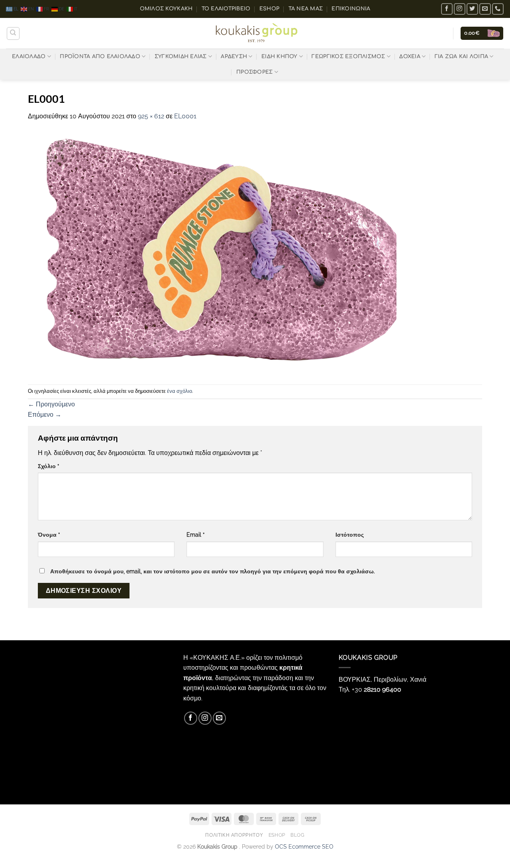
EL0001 (185, 116)
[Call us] (498, 9)
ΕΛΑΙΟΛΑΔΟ (28, 56)
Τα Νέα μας (305, 9)
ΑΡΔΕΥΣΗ (234, 56)
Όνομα (49, 534)
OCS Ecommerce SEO (304, 846)
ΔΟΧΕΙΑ (409, 56)
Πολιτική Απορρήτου (234, 835)
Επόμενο (44, 414)
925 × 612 (151, 116)
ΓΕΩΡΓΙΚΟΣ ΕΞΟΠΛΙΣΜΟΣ (348, 56)
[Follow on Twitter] (472, 9)
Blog (297, 835)
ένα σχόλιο (179, 391)
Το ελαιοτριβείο (226, 9)
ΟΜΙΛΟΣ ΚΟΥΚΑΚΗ (166, 9)
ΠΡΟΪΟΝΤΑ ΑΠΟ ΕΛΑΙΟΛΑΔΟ (100, 56)
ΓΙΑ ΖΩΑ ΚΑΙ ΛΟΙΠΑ (461, 56)
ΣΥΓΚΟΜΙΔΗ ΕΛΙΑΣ (181, 56)
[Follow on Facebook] (447, 9)
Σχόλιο (48, 466)
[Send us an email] (485, 9)
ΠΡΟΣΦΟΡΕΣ (254, 72)
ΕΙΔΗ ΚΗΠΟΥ (279, 56)
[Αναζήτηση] (13, 33)
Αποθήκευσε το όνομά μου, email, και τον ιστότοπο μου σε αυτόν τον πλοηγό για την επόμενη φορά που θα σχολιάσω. (212, 571)
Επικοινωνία (351, 9)
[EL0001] (212, 252)
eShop (269, 9)
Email (195, 534)
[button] (482, 33)
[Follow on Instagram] (459, 9)
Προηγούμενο (51, 404)
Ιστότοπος (349, 534)
